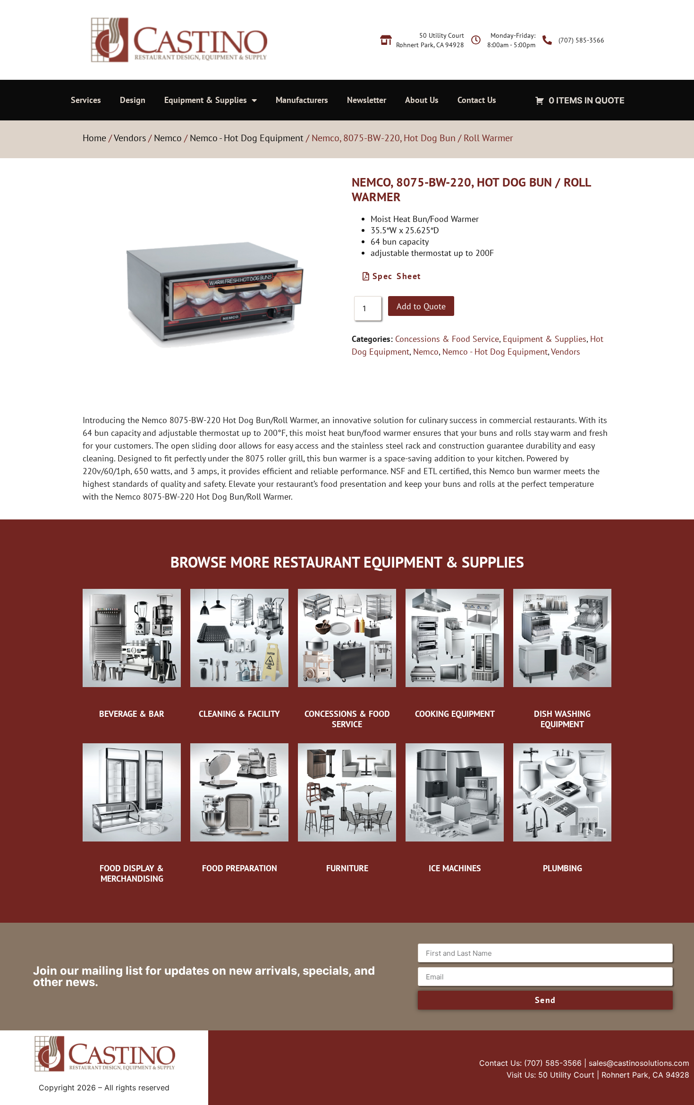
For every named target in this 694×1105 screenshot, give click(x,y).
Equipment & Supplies (205, 99)
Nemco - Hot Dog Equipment (247, 138)
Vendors (130, 138)
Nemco (168, 138)
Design (132, 99)
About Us (422, 99)
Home (94, 138)
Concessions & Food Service (447, 338)
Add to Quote (421, 306)
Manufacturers (302, 99)
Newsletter (366, 99)
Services (86, 99)
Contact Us (476, 99)
